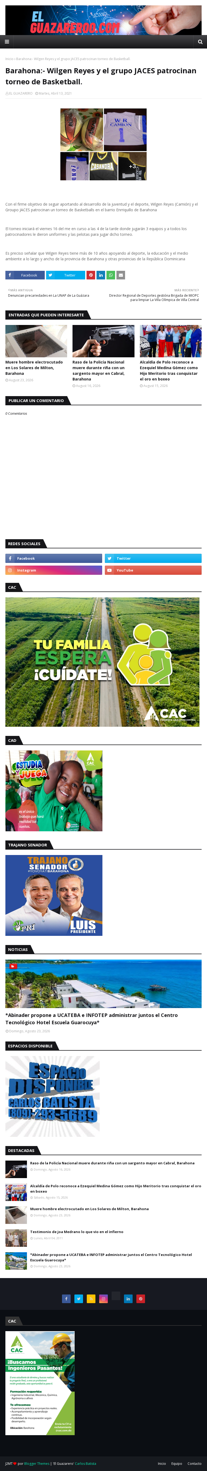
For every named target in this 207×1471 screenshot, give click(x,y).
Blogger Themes (36, 1463)
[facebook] (53, 558)
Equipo (176, 1463)
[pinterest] (140, 1299)
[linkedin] (128, 1299)
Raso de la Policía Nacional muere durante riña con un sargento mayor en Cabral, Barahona (99, 370)
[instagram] (53, 570)
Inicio (9, 59)
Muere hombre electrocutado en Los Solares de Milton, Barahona (34, 367)
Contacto (195, 1463)
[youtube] (153, 570)
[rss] (91, 1299)
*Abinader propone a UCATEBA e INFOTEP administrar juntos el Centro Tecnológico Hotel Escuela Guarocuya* (91, 1019)
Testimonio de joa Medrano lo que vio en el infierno (76, 1231)
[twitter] (153, 558)
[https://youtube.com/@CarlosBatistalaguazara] (116, 1296)
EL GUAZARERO (21, 93)
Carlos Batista (85, 1463)
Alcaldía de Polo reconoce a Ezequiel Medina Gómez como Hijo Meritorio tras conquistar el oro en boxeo (169, 370)
